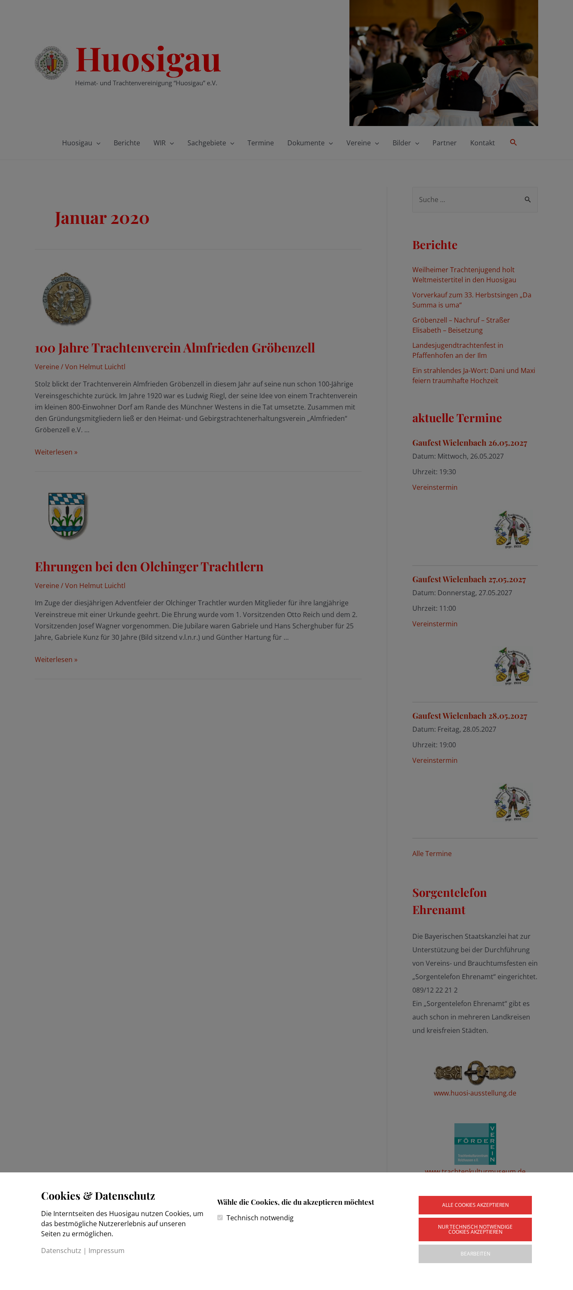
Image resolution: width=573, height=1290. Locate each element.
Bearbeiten (475, 1253)
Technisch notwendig (260, 1217)
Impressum (107, 1250)
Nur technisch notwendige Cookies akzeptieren (475, 1229)
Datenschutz (61, 1250)
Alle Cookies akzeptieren (475, 1205)
